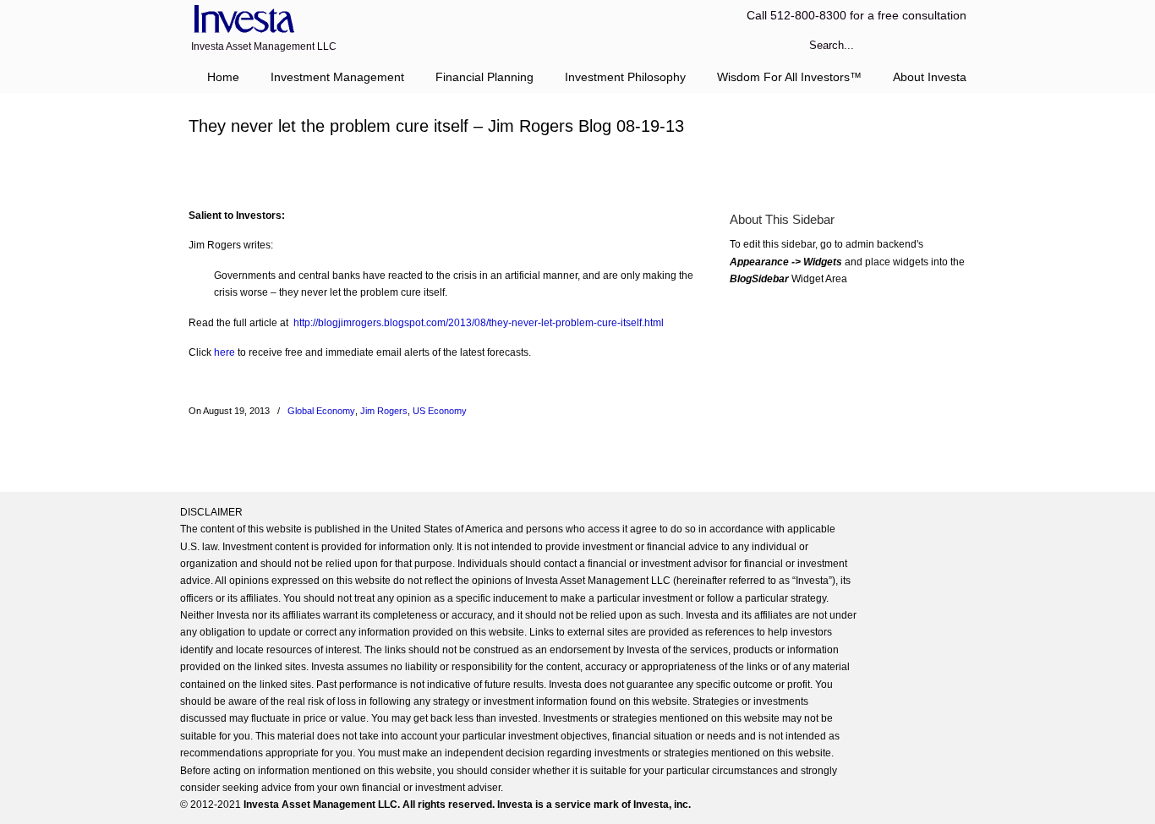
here (224, 352)
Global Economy (321, 411)
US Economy (440, 411)
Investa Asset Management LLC (241, 20)
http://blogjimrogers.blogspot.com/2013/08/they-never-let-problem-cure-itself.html (478, 323)
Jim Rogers (384, 411)
